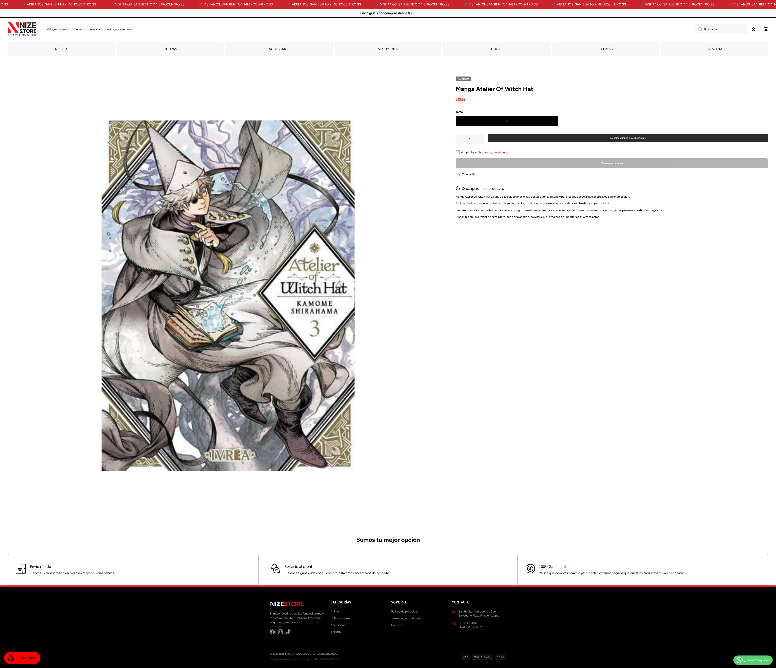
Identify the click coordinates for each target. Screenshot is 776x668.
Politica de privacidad (404, 611)
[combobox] (721, 29)
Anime (335, 611)
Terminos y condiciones (406, 618)
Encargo (336, 631)
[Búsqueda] (698, 29)
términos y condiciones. (494, 152)
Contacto (397, 625)
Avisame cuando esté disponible (628, 138)
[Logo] (22, 29)
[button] (465, 174)
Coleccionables (340, 618)
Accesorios (338, 625)
